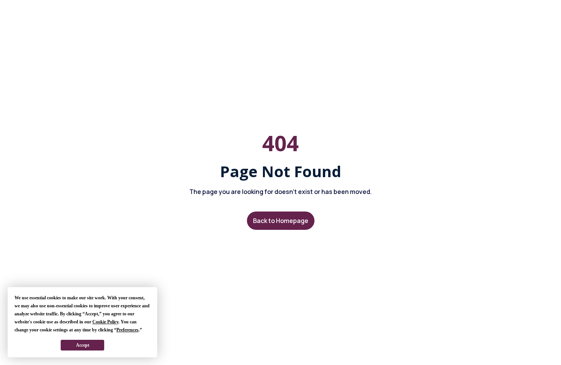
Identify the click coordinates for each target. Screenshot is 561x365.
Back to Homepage (280, 220)
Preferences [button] (127, 330)
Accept (82, 345)
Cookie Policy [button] (105, 322)
